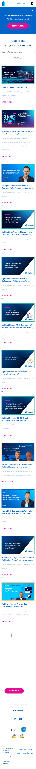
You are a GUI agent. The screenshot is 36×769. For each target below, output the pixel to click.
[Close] (32, 10)
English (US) (23, 704)
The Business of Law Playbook (14, 87)
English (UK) (13, 704)
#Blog (18, 192)
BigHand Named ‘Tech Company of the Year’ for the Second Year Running (18, 326)
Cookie (24, 753)
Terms (31, 757)
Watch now (7, 156)
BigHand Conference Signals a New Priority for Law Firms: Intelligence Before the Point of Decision (17, 234)
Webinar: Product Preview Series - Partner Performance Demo (16, 605)
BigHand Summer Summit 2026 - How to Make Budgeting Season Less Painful (18, 133)
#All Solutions (12, 96)
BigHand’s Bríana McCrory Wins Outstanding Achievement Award (16, 279)
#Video (23, 142)
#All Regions (26, 192)
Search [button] (19, 3)
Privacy (30, 753)
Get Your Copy (18, 26)
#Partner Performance (23, 475)
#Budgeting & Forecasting (16, 146)
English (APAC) (18, 710)
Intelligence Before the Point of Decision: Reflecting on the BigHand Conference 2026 (17, 187)
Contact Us (14, 691)
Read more (7, 102)
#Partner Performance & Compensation (19, 471)
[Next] (28, 635)
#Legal (4, 92)
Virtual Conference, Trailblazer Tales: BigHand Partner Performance (17, 465)
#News (19, 239)
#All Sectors (5, 425)
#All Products (11, 92)
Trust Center (23, 749)
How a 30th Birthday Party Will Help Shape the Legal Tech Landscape (17, 512)
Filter (17, 58)
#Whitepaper (21, 92)
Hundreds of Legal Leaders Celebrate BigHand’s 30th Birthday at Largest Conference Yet (18, 559)
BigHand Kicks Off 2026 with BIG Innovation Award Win (15, 372)
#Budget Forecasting (13, 138)
